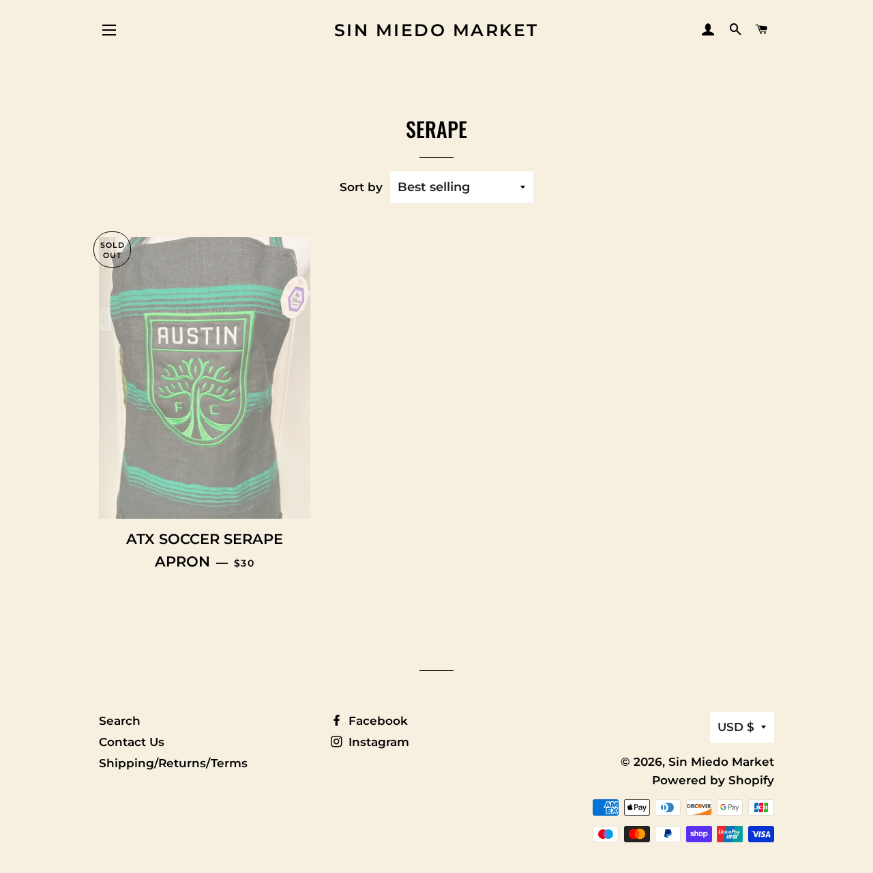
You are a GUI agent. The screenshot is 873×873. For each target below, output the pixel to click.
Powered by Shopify (713, 780)
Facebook (376, 721)
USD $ (735, 727)
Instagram (377, 742)
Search (119, 721)
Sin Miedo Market (436, 30)
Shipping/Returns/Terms (173, 763)
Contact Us (131, 742)
